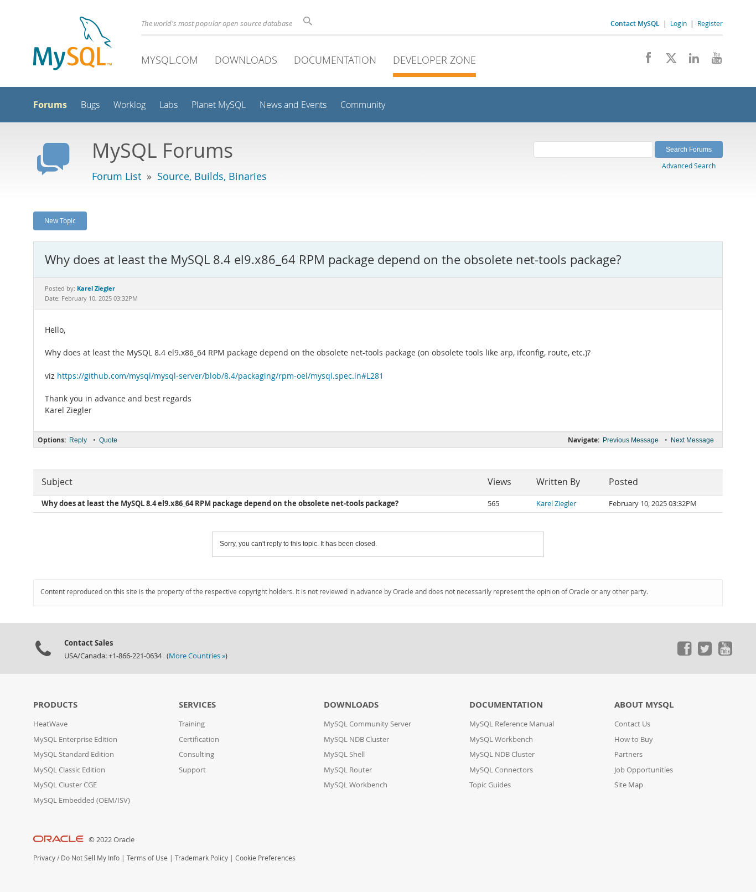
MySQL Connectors (501, 770)
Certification (199, 739)
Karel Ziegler (556, 503)
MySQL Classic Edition (69, 770)
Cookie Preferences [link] (265, 858)
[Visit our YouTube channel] (712, 61)
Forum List (116, 176)
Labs (168, 105)
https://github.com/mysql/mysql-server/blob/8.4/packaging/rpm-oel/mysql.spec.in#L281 (220, 376)
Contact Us (632, 724)
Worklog (129, 105)
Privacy (44, 858)
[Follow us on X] (667, 61)
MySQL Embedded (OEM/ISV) (81, 800)
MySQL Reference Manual (511, 724)
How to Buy (633, 739)
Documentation (335, 59)
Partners (628, 754)
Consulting (196, 754)
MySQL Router (348, 770)
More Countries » (197, 656)
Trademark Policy (201, 858)
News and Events (293, 105)
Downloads (246, 59)
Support (192, 770)
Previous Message (631, 440)
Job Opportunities (643, 770)
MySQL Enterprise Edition (75, 739)
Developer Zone (434, 59)
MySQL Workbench (355, 785)
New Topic (60, 220)
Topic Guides (490, 785)
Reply (78, 440)
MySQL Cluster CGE (65, 785)
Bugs (90, 105)
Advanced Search (689, 165)
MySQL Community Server (367, 724)
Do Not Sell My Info (90, 858)
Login (678, 23)
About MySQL (644, 704)
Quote (108, 440)
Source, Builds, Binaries (212, 176)
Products (55, 704)
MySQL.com (169, 59)
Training (192, 724)
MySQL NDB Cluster (356, 739)
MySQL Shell (344, 754)
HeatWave (50, 724)
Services (197, 704)
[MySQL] (72, 44)
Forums (50, 105)
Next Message (692, 440)
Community (362, 105)
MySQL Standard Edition (73, 754)
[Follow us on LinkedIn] (690, 61)
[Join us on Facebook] (644, 61)
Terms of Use (147, 858)
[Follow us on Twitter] (704, 652)
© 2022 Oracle (111, 839)
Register (710, 23)
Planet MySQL (218, 105)
